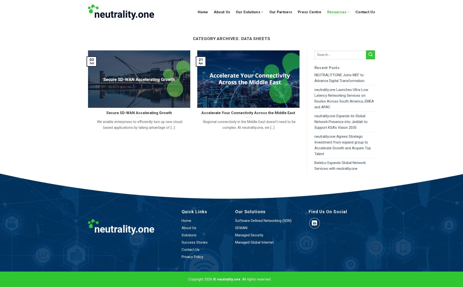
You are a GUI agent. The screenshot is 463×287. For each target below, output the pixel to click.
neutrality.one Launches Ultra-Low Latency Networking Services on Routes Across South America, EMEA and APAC (344, 98)
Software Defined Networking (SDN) (263, 221)
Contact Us (365, 12)
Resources (337, 12)
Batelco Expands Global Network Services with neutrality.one (340, 166)
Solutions (189, 235)
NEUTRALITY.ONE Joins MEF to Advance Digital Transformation (339, 78)
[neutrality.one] (121, 12)
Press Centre (309, 12)
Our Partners (280, 12)
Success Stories (195, 242)
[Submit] (370, 54)
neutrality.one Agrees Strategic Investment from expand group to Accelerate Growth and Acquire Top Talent (342, 145)
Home (203, 12)
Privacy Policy (192, 257)
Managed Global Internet (254, 242)
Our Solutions (248, 12)
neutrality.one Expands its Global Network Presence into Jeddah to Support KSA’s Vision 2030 (341, 122)
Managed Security (249, 235)
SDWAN (241, 228)
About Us (222, 12)
